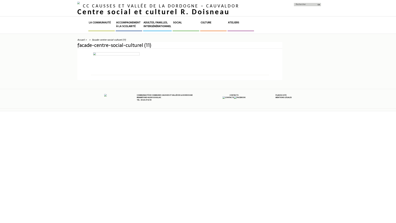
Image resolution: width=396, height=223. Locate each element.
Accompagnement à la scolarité (128, 24)
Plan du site (280, 95)
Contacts (234, 95)
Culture (206, 22)
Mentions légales (283, 97)
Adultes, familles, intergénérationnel (157, 24)
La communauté (100, 22)
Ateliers (233, 22)
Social (177, 22)
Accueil (82, 26)
